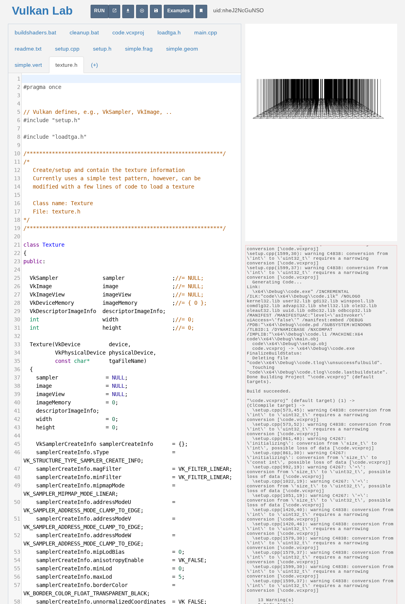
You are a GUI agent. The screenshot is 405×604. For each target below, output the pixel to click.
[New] (142, 11)
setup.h (102, 48)
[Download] (128, 11)
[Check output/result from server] (114, 11)
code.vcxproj (128, 32)
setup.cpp (67, 48)
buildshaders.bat (35, 32)
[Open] (156, 11)
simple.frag (139, 48)
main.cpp (205, 32)
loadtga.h (169, 32)
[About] (201, 11)
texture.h (66, 65)
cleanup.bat (84, 32)
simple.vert (28, 65)
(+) (94, 65)
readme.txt (28, 48)
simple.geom (182, 48)
